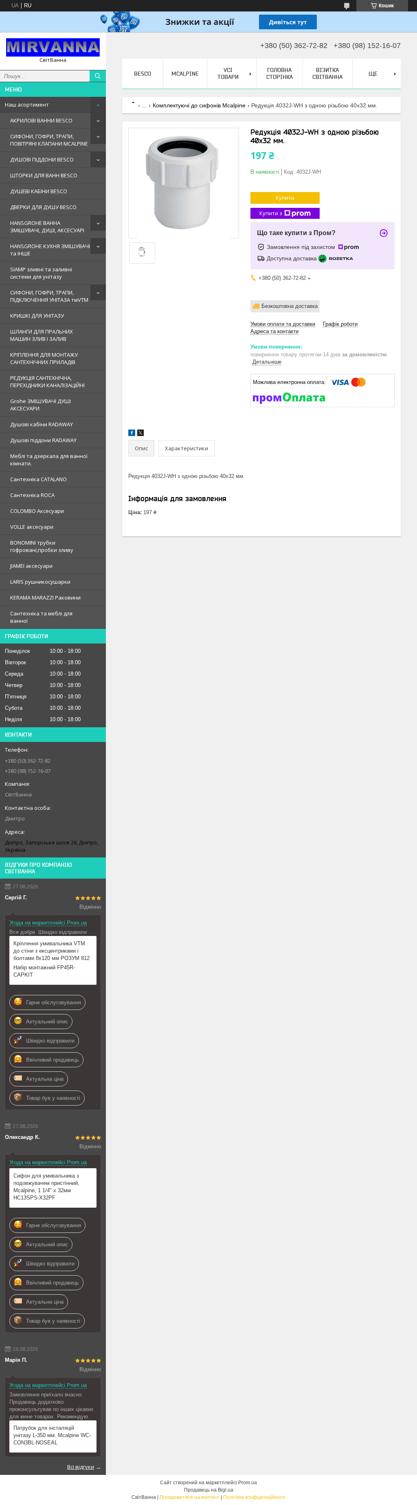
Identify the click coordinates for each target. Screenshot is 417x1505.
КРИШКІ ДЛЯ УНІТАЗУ (37, 315)
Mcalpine (185, 73)
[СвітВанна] (53, 47)
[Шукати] (98, 76)
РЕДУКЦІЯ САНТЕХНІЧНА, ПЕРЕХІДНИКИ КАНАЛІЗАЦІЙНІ (47, 381)
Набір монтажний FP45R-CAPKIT (44, 971)
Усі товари (228, 73)
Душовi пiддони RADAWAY (43, 440)
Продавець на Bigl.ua (208, 1490)
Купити (285, 197)
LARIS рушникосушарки (40, 581)
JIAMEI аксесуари (31, 565)
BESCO (142, 73)
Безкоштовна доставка (289, 306)
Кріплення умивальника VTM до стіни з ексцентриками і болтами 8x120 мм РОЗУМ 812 (51, 950)
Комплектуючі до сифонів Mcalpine (199, 105)
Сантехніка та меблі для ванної (41, 617)
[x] (140, 434)
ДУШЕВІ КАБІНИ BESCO (38, 191)
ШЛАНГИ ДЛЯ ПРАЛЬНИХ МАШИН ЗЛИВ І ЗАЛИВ (41, 335)
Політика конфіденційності (254, 1497)
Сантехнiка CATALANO (38, 479)
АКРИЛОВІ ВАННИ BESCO (41, 120)
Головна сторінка (279, 73)
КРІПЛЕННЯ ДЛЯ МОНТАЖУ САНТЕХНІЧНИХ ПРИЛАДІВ (44, 358)
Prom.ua (247, 1482)
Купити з (270, 213)
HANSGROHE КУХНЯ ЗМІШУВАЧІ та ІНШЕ (50, 249)
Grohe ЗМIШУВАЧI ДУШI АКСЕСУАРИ (40, 404)
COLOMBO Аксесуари (37, 511)
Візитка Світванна (327, 73)
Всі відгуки (80, 1466)
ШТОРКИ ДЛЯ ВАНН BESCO (43, 175)
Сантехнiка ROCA (32, 495)
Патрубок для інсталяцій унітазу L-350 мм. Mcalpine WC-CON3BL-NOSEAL (52, 1435)
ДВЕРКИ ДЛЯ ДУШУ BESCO (43, 207)
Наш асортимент (27, 104)
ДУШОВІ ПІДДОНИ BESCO (42, 159)
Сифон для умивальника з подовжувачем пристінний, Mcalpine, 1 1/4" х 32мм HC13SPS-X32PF (46, 1187)
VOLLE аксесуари (31, 526)
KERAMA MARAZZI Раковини (45, 597)
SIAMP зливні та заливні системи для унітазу (41, 273)
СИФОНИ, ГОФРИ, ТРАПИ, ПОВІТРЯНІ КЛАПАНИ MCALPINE (49, 140)
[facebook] (131, 434)
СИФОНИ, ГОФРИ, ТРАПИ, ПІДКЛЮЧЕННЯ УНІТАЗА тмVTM (49, 296)
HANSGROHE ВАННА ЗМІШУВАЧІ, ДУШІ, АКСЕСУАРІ (47, 226)
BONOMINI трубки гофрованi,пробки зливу (41, 546)
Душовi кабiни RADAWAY (41, 424)
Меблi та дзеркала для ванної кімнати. (49, 459)
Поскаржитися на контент (189, 1497)
